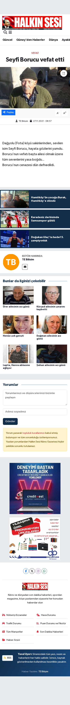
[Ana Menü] (10, 32)
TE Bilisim (23, 121)
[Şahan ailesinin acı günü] (52, 353)
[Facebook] (26, 571)
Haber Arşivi (13, 640)
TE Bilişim (43, 671)
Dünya (53, 39)
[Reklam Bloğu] (35, 488)
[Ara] (5, 32)
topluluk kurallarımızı (33, 433)
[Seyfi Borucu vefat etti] (35, 87)
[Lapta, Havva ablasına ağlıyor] (18, 353)
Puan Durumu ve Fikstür (53, 623)
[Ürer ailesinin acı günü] (18, 295)
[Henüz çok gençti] (18, 324)
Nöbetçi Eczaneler (16, 615)
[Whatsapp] (44, 571)
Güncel (7, 39)
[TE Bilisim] (11, 262)
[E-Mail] (25, 267)
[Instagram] (38, 571)
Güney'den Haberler (30, 39)
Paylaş (10, 112)
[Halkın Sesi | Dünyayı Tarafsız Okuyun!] (32, 23)
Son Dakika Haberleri (51, 631)
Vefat (35, 53)
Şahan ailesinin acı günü (51, 365)
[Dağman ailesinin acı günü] (52, 324)
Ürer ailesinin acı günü (16, 307)
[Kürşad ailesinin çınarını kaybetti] (52, 295)
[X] (32, 571)
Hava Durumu (48, 615)
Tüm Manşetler (14, 631)
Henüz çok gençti (13, 336)
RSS (9, 658)
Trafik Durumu (13, 623)
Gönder (10, 421)
